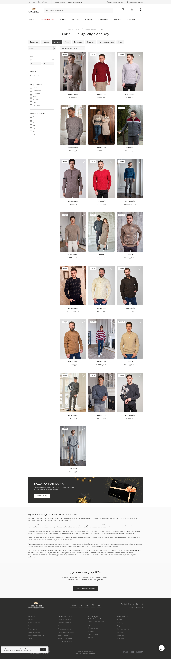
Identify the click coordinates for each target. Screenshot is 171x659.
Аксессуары (103, 19)
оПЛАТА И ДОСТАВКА (75, 2)
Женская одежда (34, 623)
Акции (119, 620)
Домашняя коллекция (36, 635)
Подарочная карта (64, 620)
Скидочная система (65, 641)
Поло (120, 42)
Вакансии (120, 635)
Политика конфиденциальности (85, 653)
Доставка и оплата (64, 623)
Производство (92, 628)
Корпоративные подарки (96, 625)
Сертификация (92, 634)
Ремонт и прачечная (65, 638)
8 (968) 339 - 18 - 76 (116, 2)
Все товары (34, 42)
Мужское (89, 19)
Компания (122, 616)
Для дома (131, 19)
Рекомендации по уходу (66, 632)
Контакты (120, 638)
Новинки (31, 19)
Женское (75, 19)
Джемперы (78, 42)
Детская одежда (34, 632)
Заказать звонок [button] (136, 607)
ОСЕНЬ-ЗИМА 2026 (47, 19)
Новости (120, 632)
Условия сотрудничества (96, 622)
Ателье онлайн (63, 635)
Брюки (67, 42)
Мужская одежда (90, 29)
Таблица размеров (64, 629)
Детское (117, 19)
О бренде (120, 623)
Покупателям (60, 2)
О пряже (90, 631)
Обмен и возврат (64, 626)
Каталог (78, 29)
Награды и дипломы (124, 629)
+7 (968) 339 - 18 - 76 (132, 603)
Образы (63, 19)
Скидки (100, 29)
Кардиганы (91, 42)
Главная (70, 29)
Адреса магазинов (136, 2)
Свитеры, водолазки (106, 42)
